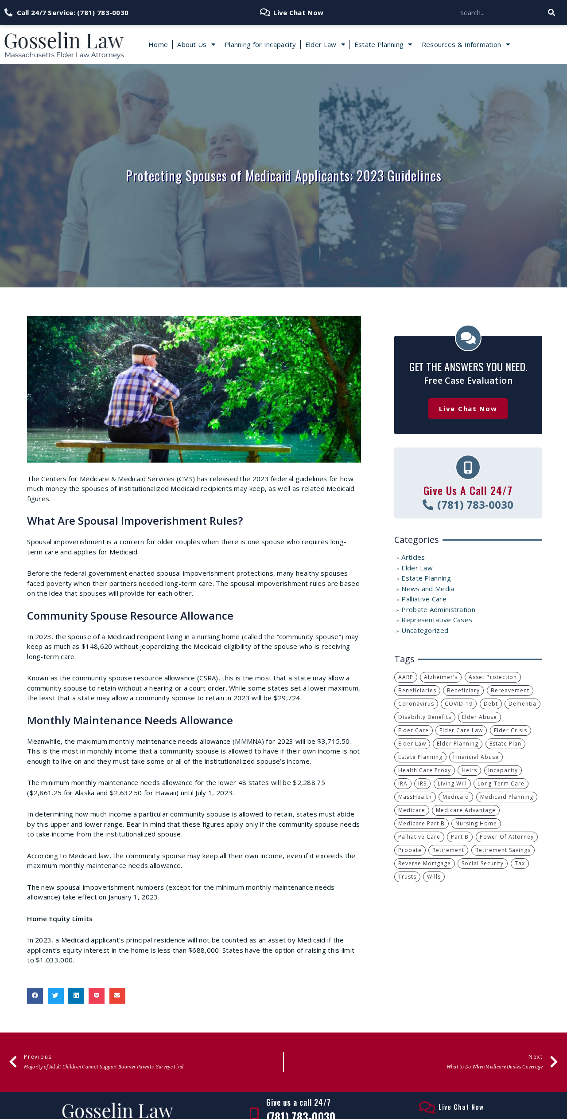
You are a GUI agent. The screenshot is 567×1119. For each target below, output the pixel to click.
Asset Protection (493, 677)
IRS (422, 783)
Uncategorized (424, 630)
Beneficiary (463, 690)
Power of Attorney (507, 836)
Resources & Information (461, 44)
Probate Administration (438, 609)
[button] (35, 996)
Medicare (411, 810)
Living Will (452, 783)
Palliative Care (424, 598)
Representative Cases (436, 619)
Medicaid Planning (506, 797)
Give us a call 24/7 (298, 1102)
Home (158, 44)
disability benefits (424, 717)
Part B (460, 836)
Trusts (407, 876)
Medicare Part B (421, 823)
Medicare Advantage (466, 810)
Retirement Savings (503, 850)
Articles (413, 557)
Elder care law (461, 730)
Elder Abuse (479, 717)
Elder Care (413, 730)
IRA (403, 783)
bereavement (510, 690)
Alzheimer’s (441, 677)
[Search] (552, 12)
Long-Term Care (501, 783)
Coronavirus (416, 703)
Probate (410, 850)
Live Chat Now (461, 1106)
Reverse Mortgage (424, 863)
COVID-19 (459, 703)
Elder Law (321, 44)
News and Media (427, 588)
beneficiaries (417, 690)
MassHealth (415, 797)
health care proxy (424, 770)
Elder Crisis (510, 730)
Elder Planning (457, 743)
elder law (412, 743)
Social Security (483, 863)
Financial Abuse (476, 757)
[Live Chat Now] (427, 1107)
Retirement (448, 850)
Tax (520, 863)
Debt (491, 703)
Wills (434, 876)
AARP (405, 677)
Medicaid (456, 797)
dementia (522, 703)
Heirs (469, 770)
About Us (191, 44)
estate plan (505, 743)
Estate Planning (379, 44)
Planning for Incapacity (260, 44)
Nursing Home (476, 823)
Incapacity (503, 770)
